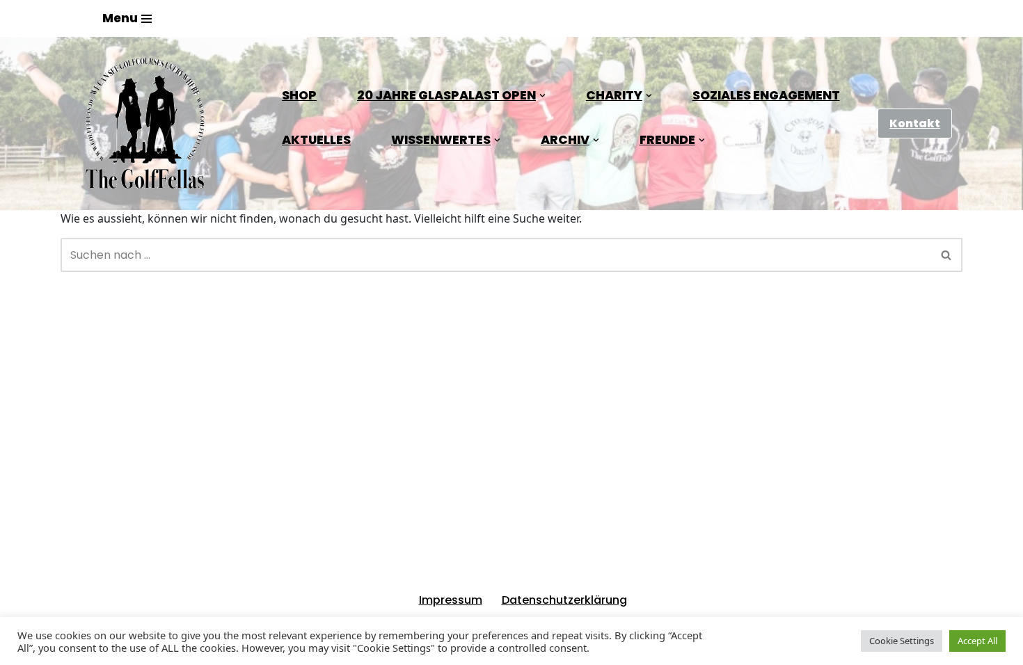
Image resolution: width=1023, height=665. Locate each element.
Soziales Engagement (766, 95)
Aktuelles (316, 139)
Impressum (450, 600)
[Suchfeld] (946, 255)
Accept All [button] (977, 640)
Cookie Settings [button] (901, 640)
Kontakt (914, 123)
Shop (299, 95)
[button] (542, 96)
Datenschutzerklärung (564, 600)
